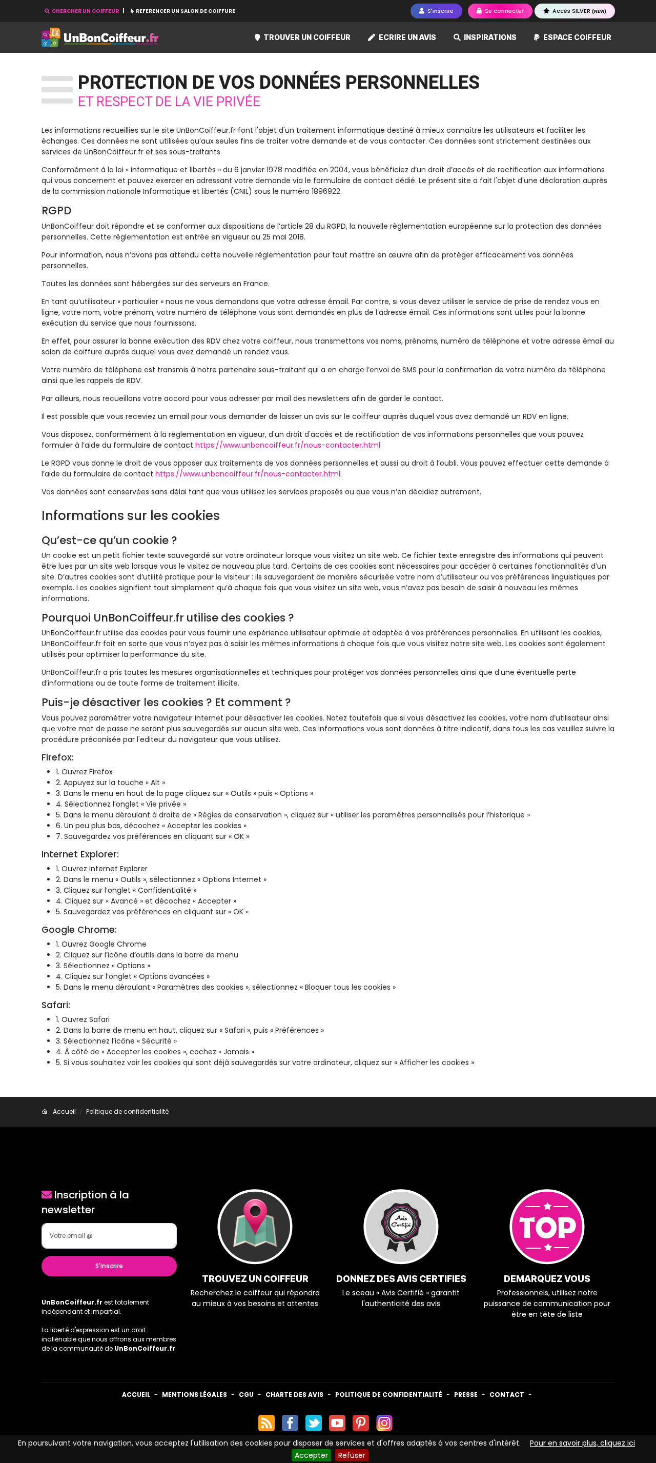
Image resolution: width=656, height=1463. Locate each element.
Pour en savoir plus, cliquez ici (582, 1443)
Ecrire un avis (406, 37)
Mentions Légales (194, 1394)
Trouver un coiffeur (306, 37)
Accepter (311, 1455)
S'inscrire (109, 1265)
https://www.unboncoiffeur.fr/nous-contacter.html (287, 445)
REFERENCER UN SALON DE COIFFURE (185, 11)
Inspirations (489, 37)
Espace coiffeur (576, 37)
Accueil (136, 1394)
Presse (466, 1394)
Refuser (351, 1455)
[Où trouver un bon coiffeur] (100, 38)
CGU (246, 1394)
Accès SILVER (578, 11)
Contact (506, 1394)
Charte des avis (294, 1394)
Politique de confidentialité (388, 1394)
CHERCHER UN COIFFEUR (85, 11)
